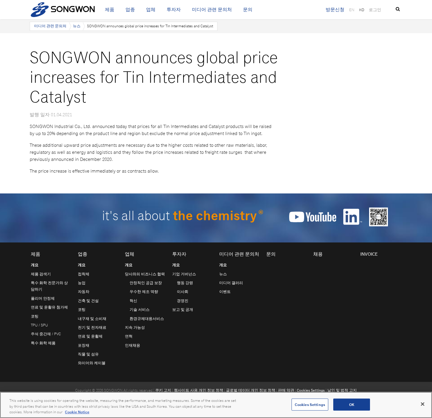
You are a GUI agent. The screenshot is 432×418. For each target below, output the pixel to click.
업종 (130, 9)
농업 (82, 283)
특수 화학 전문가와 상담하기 (49, 286)
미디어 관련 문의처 (212, 9)
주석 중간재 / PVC (46, 334)
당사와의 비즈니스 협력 (145, 274)
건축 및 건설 (88, 301)
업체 (150, 9)
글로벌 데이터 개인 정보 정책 (250, 390)
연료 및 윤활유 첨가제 (49, 307)
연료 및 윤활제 (90, 336)
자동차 (83, 291)
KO (361, 9)
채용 (318, 254)
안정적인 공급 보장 (146, 283)
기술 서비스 (140, 309)
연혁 (129, 336)
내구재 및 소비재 (92, 318)
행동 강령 (185, 283)
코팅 (34, 316)
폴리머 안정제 (43, 298)
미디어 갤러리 (231, 283)
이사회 (182, 291)
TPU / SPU (39, 325)
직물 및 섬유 (88, 354)
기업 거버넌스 (184, 274)
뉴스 (77, 26)
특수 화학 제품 (43, 343)
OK (351, 404)
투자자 (174, 9)
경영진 (182, 301)
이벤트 (225, 291)
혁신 (133, 301)
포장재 (83, 345)
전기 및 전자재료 (92, 327)
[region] (216, 405)
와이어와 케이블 (92, 363)
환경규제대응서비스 (147, 318)
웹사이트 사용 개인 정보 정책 (198, 390)
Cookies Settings (311, 390)
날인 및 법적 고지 (342, 390)
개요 (34, 265)
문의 (247, 9)
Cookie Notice (77, 412)
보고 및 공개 (182, 309)
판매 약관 (286, 390)
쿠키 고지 (163, 390)
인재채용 (132, 345)
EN (351, 9)
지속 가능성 (135, 327)
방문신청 (335, 9)
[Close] (422, 403)
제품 (109, 9)
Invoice (369, 254)
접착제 (83, 274)
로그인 (375, 9)
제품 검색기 (41, 274)
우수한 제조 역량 (144, 291)
